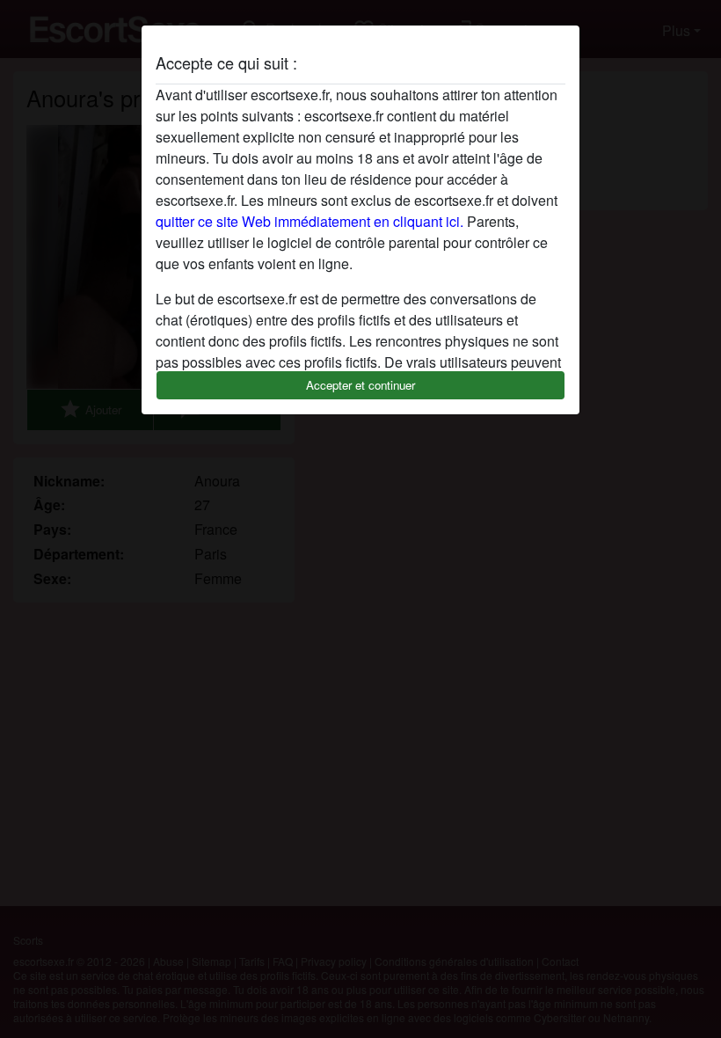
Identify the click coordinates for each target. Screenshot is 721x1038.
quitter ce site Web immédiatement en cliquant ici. (309, 221)
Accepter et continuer (360, 384)
